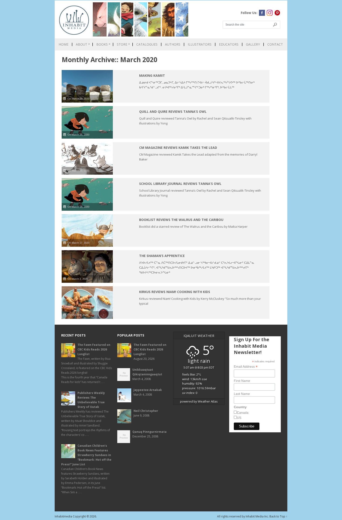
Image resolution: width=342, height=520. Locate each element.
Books (103, 44)
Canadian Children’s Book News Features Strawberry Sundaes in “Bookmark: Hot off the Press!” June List (86, 455)
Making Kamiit (152, 75)
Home (63, 44)
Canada (242, 412)
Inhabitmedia (63, 516)
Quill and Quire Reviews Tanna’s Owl (173, 111)
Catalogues (147, 44)
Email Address (246, 366)
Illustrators (199, 44)
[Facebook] (262, 13)
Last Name (242, 394)
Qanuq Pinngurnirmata (149, 432)
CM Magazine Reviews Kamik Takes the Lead (178, 147)
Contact (275, 44)
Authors (172, 44)
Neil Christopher (146, 411)
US (239, 418)
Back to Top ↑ (278, 516)
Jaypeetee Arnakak (148, 390)
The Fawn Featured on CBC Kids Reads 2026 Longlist (93, 349)
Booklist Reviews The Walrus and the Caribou (181, 219)
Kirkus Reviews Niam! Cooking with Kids (174, 292)
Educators (228, 44)
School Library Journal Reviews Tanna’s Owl (180, 183)
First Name (242, 381)
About (83, 44)
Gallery (253, 44)
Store (123, 44)
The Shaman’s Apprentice (162, 255)
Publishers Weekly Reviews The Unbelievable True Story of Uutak (91, 400)
